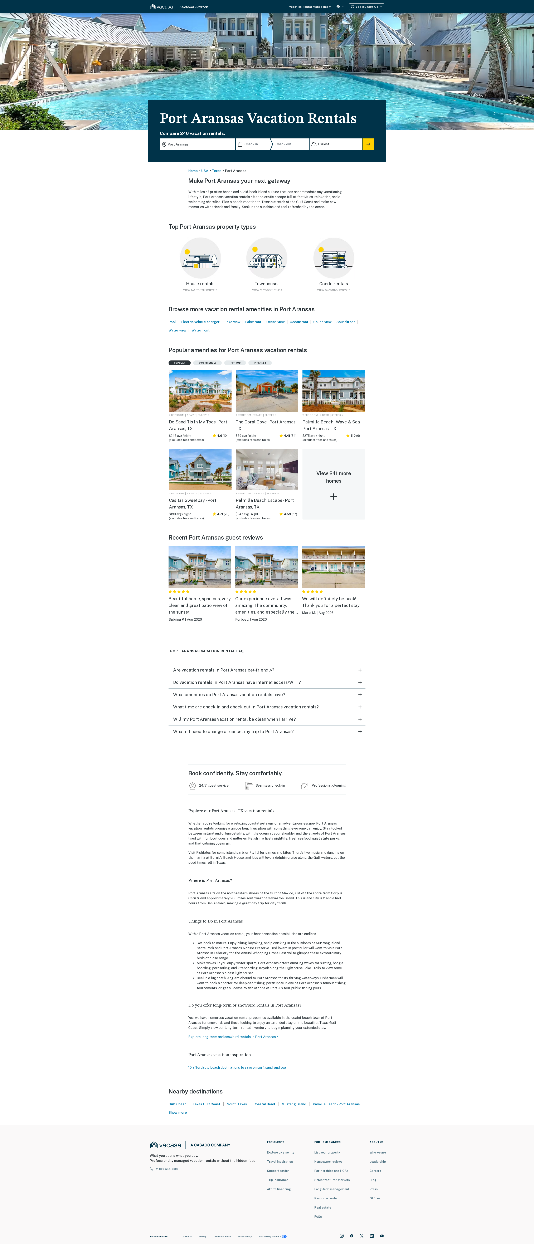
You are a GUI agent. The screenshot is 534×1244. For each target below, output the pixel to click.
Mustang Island (294, 1104)
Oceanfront (299, 322)
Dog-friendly (207, 363)
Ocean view (275, 322)
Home (193, 171)
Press (374, 1189)
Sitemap (187, 1236)
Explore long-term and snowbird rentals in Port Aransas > (233, 1037)
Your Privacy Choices (270, 1236)
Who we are (378, 1152)
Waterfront (200, 330)
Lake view (233, 322)
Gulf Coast (177, 1104)
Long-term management (331, 1189)
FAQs (318, 1216)
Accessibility (245, 1236)
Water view (177, 330)
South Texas (237, 1104)
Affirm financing (279, 1189)
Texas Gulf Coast (206, 1104)
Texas (217, 171)
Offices (375, 1198)
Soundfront (345, 322)
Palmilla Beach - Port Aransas (336, 1104)
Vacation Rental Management (310, 6)
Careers (375, 1170)
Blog (373, 1180)
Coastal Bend (264, 1104)
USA (204, 171)
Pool (172, 322)
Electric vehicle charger (200, 322)
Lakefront (253, 322)
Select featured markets (332, 1180)
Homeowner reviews (328, 1161)
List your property (327, 1152)
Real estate (322, 1207)
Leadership (378, 1161)
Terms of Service (222, 1236)
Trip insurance (277, 1180)
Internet (260, 363)
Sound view (322, 322)
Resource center (326, 1198)
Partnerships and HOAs (331, 1170)
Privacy (203, 1236)
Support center (278, 1170)
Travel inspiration (280, 1161)
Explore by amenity (280, 1152)
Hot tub (235, 363)
